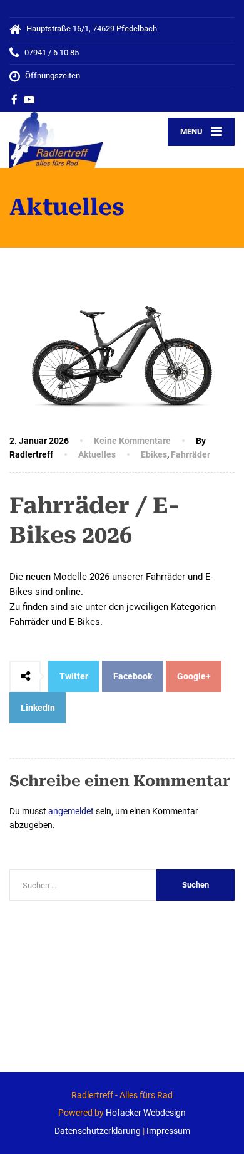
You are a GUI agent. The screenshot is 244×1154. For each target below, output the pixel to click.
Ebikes (154, 454)
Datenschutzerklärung (97, 1131)
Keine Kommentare (132, 441)
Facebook (132, 676)
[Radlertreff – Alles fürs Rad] (65, 140)
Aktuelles (97, 454)
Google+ (194, 676)
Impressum (168, 1131)
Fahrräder (190, 454)
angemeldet (71, 811)
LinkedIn (38, 708)
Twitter (73, 676)
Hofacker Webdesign (146, 1113)
